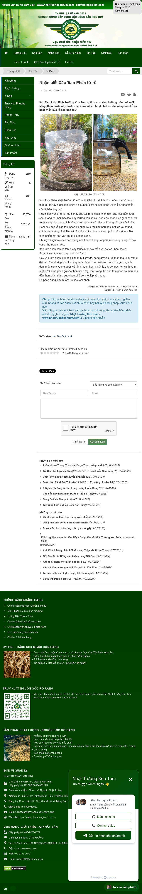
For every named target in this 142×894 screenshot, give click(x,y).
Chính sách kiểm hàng (19, 637)
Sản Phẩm (11, 153)
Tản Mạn (10, 122)
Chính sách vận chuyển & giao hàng (26, 626)
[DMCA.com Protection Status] (15, 868)
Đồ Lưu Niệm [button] (73, 53)
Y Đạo (8, 96)
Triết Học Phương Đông (15, 105)
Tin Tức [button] (91, 53)
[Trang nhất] (6, 52)
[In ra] (129, 94)
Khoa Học (10, 130)
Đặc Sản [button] (37, 53)
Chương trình (12, 145)
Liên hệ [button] (69, 62)
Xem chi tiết (121, 10)
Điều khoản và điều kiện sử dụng (25, 611)
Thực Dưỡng (12, 88)
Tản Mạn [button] (123, 53)
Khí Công (10, 80)
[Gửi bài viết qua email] (123, 94)
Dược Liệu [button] (20, 53)
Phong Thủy (12, 115)
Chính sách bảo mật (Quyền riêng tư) (27, 605)
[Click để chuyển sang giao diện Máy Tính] (13, 888)
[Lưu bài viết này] (135, 94)
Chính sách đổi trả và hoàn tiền (24, 621)
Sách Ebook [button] (21, 62)
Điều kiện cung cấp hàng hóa (22, 632)
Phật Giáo (10, 137)
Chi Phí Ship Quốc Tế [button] (47, 62)
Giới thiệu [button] (106, 53)
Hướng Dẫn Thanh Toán (20, 616)
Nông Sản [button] (54, 53)
